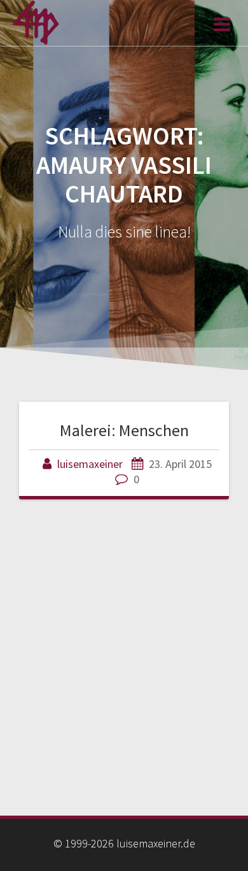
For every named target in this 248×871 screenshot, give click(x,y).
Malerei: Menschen (124, 430)
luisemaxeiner (90, 464)
